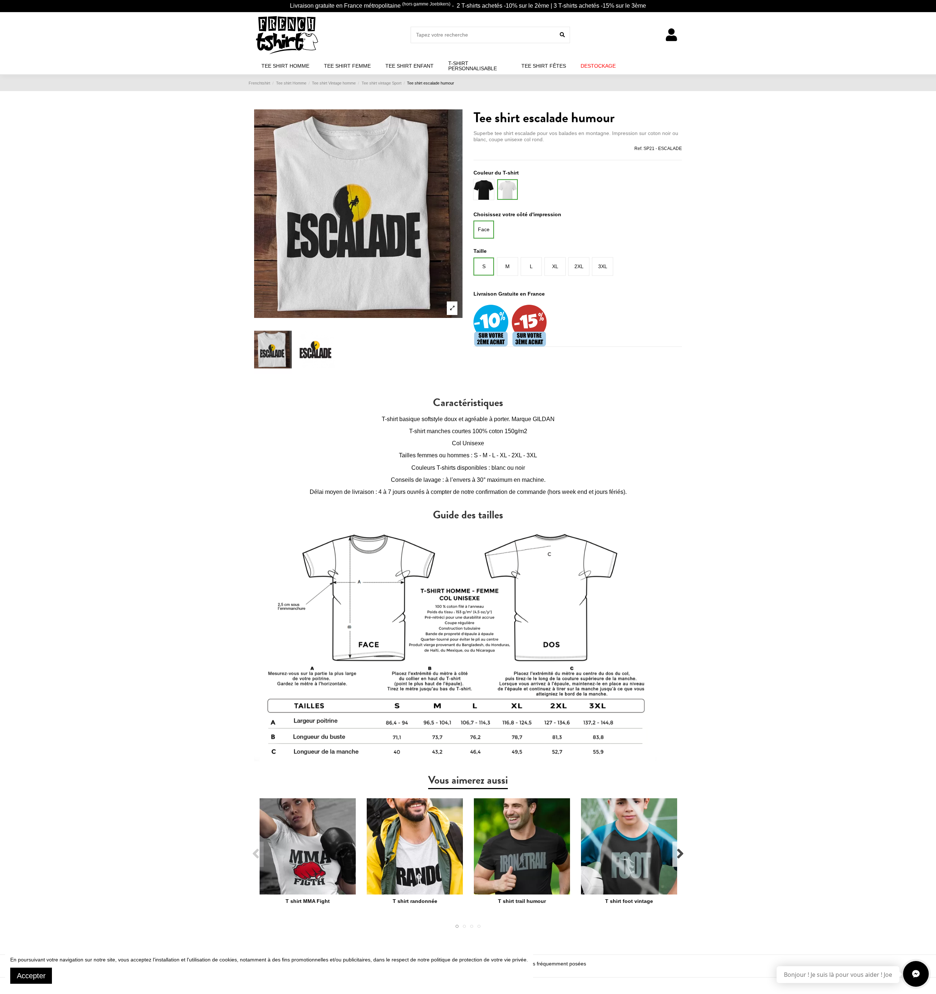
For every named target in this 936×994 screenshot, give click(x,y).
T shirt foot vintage (629, 901)
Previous (256, 854)
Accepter (31, 976)
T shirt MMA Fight (308, 901)
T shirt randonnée (415, 901)
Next (679, 854)
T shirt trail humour (522, 901)
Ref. (638, 148)
